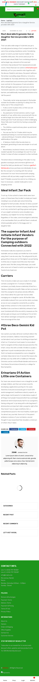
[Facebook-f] (3, 659)
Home (3, 20)
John (4, 31)
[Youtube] (20, 659)
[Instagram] (28, 659)
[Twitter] (11, 659)
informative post (31, 68)
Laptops (9, 20)
